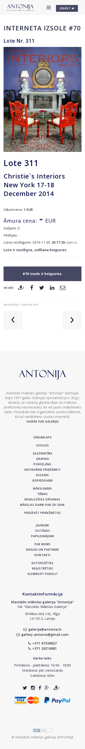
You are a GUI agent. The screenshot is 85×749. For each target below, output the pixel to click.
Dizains (42, 475)
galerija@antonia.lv (44, 629)
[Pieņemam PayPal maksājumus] (57, 700)
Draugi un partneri (42, 550)
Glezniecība (42, 453)
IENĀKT (66, 8)
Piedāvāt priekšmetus (42, 513)
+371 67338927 (44, 643)
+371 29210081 (44, 648)
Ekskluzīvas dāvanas (42, 499)
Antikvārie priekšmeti (42, 470)
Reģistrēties (42, 568)
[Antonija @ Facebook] (39, 688)
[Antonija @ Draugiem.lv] (56, 688)
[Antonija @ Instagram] (33, 688)
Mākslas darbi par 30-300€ (42, 505)
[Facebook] (31, 287)
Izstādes (42, 531)
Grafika (42, 459)
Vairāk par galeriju (42, 422)
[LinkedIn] (52, 287)
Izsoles (42, 445)
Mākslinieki (42, 489)
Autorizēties (42, 563)
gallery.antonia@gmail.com (44, 634)
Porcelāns (42, 464)
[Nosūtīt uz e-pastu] (62, 287)
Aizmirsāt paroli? (42, 574)
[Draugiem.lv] (21, 287)
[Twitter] (41, 287)
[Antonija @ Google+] (47, 688)
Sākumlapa (42, 437)
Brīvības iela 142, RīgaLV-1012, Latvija (42, 616)
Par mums (42, 544)
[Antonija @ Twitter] (25, 688)
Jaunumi (42, 525)
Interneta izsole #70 (42, 28)
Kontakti (42, 555)
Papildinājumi (42, 536)
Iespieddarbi (42, 481)
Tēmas (42, 494)
